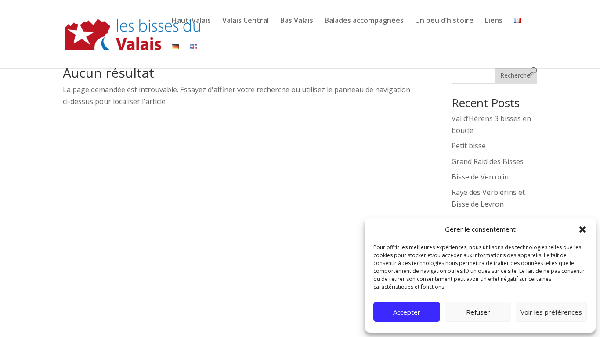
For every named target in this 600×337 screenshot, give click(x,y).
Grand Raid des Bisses (488, 161)
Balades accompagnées (364, 20)
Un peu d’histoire (444, 20)
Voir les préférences (551, 312)
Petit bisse (469, 146)
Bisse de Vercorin (480, 177)
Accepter (406, 312)
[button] (582, 229)
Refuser (478, 312)
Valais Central (245, 20)
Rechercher (516, 75)
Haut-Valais (191, 20)
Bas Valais (296, 20)
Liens (493, 20)
